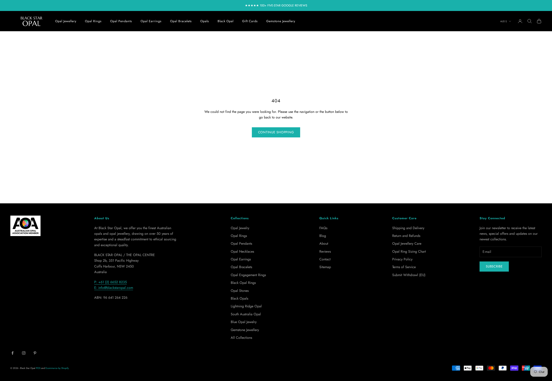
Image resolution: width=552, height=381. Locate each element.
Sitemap (325, 266)
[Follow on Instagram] (24, 353)
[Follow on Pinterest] (35, 353)
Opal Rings (93, 21)
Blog (322, 235)
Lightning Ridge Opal (246, 306)
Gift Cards (250, 21)
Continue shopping (276, 132)
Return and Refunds (406, 235)
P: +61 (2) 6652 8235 (110, 282)
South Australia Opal (246, 314)
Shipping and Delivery (408, 227)
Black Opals (239, 298)
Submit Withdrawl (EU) (408, 274)
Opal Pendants (121, 21)
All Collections (241, 337)
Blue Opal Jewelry (244, 321)
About (323, 243)
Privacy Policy (402, 259)
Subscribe (494, 266)
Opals (204, 21)
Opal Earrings (151, 21)
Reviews (325, 251)
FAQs (323, 227)
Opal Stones (240, 290)
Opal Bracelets (181, 21)
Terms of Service (404, 266)
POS (38, 368)
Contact (325, 259)
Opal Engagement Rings (248, 274)
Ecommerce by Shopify (57, 368)
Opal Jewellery (65, 21)
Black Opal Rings (243, 282)
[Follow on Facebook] (12, 353)
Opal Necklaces (242, 251)
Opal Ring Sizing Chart (409, 251)
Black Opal (226, 21)
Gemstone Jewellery (280, 21)
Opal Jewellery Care (406, 243)
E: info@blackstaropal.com (113, 287)
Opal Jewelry (240, 227)
